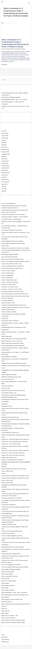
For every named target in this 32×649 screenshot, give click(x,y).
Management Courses (7, 406)
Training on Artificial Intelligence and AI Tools (12, 535)
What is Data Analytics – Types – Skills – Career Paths (14, 592)
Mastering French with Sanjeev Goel (10, 417)
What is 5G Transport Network (9, 580)
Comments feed (5, 639)
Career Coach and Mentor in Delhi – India (11, 263)
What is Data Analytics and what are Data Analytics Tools (15, 594)
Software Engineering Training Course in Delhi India (14, 468)
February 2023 (5, 179)
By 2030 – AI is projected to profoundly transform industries (15, 261)
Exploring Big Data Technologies (9, 356)
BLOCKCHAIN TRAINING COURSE (10, 254)
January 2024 (5, 163)
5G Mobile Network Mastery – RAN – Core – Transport (14, 99)
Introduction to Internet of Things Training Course (13, 390)
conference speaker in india (8, 302)
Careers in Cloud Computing (8, 270)
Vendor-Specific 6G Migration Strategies (11, 97)
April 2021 (4, 191)
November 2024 (5, 151)
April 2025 (4, 144)
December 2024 (5, 149)
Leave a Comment (6, 49)
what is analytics (5, 583)
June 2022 (4, 188)
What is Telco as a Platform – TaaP (10, 615)
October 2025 (5, 138)
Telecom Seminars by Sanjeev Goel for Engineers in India (15, 475)
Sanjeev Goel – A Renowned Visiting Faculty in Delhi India (15, 439)
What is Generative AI (16, 49)
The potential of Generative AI (9, 504)
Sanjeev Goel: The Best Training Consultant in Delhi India (15, 450)
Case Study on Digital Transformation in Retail (12, 291)
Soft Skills (4, 466)
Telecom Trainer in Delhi (7, 480)
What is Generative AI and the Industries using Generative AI (16, 604)
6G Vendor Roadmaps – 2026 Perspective (11, 219)
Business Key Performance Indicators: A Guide (12, 259)
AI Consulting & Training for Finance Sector (12, 230)
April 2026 (4, 131)
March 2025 (4, 147)
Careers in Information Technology (10, 282)
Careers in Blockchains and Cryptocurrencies (12, 268)
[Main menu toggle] (29, 2)
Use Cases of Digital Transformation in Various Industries (15, 567)
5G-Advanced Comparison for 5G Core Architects (13, 214)
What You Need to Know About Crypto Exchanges (13, 620)
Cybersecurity (5, 318)
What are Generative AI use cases (10, 576)
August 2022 (5, 184)
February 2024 (5, 161)
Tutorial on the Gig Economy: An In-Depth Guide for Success (16, 542)
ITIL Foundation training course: (9, 392)
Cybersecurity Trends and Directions (10, 320)
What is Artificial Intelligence (8, 585)
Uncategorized (5, 544)
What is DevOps (5, 597)
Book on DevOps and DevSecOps (9, 256)
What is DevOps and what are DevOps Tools (12, 599)
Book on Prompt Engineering (8, 203)
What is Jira (4, 608)
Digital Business (5, 329)
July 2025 (4, 140)
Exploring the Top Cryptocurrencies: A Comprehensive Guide (16, 365)
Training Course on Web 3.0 (8, 533)
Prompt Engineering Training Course (10, 432)
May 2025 (4, 142)
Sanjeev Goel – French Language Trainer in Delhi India (15, 441)
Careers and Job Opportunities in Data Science (13, 266)
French (3, 368)
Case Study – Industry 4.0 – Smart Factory (12, 289)
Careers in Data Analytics (7, 275)
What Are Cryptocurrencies (8, 571)
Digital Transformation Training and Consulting (12, 343)
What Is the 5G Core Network (8, 617)
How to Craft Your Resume (8, 379)
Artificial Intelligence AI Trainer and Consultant (12, 241)
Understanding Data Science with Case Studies (13, 547)
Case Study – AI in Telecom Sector (10, 286)
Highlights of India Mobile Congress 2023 (11, 376)
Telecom (4, 473)
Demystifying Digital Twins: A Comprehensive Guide (14, 327)
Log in (3, 634)
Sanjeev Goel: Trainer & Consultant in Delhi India (13, 452)
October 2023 (5, 170)
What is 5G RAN (5, 578)
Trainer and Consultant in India (9, 524)
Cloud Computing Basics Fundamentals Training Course (15, 293)
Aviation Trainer (5, 245)
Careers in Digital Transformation (9, 280)
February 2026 (5, 133)
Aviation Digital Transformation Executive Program (13, 243)
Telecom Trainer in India (7, 482)
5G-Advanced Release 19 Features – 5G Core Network (15, 216)
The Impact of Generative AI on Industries (11, 498)
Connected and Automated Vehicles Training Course (14, 305)
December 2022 (5, 181)
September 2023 (5, 172)
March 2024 (4, 158)
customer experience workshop (9, 311)
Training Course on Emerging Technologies (12, 531)
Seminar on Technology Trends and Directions (12, 459)
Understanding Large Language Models (11, 553)
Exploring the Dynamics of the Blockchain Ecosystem (14, 363)
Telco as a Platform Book (7, 471)
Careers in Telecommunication (9, 284)
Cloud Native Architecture (7, 300)
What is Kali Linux (6, 610)
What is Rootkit (5, 613)
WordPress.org (5, 641)
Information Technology (7, 385)
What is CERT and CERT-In (8, 590)
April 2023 (4, 177)
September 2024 (5, 154)
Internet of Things (6, 388)
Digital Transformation (7, 336)
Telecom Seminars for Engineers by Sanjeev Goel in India (15, 478)
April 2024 (4, 156)
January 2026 (5, 135)
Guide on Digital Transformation (9, 374)
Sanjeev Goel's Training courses (9, 457)
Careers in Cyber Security (8, 273)
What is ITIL (4, 606)
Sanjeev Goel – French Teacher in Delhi (11, 443)
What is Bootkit (5, 587)
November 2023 (5, 168)
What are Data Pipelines (7, 574)
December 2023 (5, 165)
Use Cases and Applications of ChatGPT (11, 564)
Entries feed (4, 637)
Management (5, 403)
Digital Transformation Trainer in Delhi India (12, 341)
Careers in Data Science (7, 277)
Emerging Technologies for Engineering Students (13, 345)
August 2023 (5, 175)
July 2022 (4, 186)
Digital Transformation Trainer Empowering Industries (14, 338)
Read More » (5, 64)
